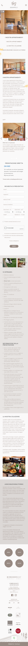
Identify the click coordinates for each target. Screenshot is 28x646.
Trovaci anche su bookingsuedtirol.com (12, 179)
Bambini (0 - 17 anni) (20, 214)
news (8, 563)
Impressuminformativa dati (14, 600)
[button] (26, 5)
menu (8, 552)
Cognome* (5, 194)
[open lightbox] (14, 130)
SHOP (19, 552)
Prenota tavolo (14, 644)
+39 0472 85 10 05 (14, 585)
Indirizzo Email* (6, 199)
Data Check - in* (7, 209)
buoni (19, 563)
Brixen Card (7, 281)
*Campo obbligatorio (14, 241)
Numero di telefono (8, 204)
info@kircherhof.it (14, 583)
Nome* (5, 189)
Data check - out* (19, 209)
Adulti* (5, 214)
